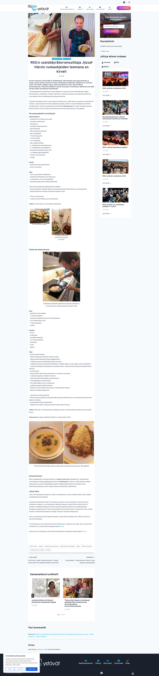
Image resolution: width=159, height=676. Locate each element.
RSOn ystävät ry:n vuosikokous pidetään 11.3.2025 (113, 206)
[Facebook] (124, 2)
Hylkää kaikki (20, 669)
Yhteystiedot (118, 663)
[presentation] (45, 588)
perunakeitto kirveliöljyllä (68, 546)
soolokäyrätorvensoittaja (37, 550)
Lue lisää (107, 95)
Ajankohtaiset (57, 58)
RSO (78, 546)
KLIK (61, 526)
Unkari (48, 550)
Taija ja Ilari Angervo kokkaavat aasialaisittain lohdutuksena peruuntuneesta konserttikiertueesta (77, 603)
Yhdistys (98, 663)
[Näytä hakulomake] (129, 2)
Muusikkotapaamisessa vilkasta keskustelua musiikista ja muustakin (115, 118)
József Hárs (33, 546)
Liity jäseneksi (124, 8)
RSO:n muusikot (86, 546)
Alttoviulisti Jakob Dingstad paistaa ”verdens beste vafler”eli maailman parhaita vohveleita (43, 560)
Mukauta (10, 669)
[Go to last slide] (32, 596)
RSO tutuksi (90, 9)
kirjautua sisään (42, 650)
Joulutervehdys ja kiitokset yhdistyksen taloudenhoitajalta (44, 601)
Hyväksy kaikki (31, 669)
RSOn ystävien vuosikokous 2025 (114, 176)
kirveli (41, 546)
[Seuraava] (90, 596)
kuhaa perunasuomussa (51, 546)
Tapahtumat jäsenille (85, 663)
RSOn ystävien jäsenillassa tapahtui (115, 147)
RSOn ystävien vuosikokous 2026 (114, 88)
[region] (21, 663)
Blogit (110, 9)
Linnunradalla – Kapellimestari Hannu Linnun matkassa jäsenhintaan (80, 560)
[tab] (58, 614)
